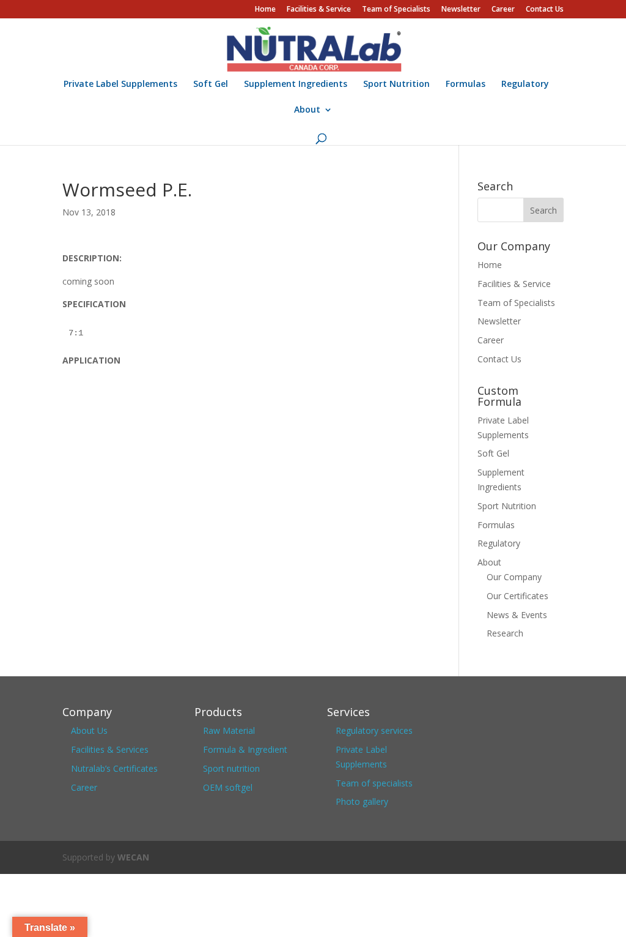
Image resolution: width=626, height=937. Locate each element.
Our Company (514, 577)
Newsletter (461, 10)
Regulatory (525, 84)
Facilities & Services (110, 749)
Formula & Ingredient (245, 749)
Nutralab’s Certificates (114, 768)
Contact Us (545, 10)
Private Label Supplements (120, 84)
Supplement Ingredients (295, 84)
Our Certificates (517, 596)
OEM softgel (227, 787)
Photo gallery (362, 801)
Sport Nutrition (396, 84)
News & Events (517, 615)
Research (505, 633)
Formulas (465, 84)
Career (503, 10)
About (307, 110)
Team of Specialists (396, 10)
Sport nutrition (231, 768)
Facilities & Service (319, 10)
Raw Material (229, 730)
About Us (89, 730)
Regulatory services (374, 730)
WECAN (133, 857)
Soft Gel (210, 84)
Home (265, 10)
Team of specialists (374, 783)
